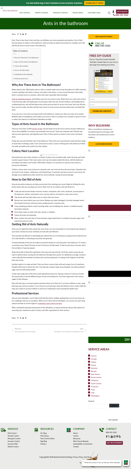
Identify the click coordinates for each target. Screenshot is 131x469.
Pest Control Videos (47, 438)
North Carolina (96, 377)
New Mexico (95, 374)
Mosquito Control (14, 438)
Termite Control (13, 436)
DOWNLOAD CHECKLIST (102, 111)
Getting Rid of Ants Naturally (23, 74)
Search (91, 401)
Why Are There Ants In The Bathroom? (26, 57)
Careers (76, 436)
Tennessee (94, 386)
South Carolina (96, 383)
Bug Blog (43, 441)
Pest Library (44, 436)
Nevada (93, 371)
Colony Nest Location (21, 66)
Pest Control (12, 433)
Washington (95, 396)
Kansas (93, 365)
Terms (90, 457)
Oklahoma (94, 380)
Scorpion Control (14, 441)
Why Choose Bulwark (81, 441)
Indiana (93, 362)
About (75, 433)
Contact (76, 446)
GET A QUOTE (122, 11)
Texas (93, 390)
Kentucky (94, 368)
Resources (76, 438)
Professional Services (21, 78)
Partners (43, 444)
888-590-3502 (121, 15)
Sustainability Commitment (82, 444)
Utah (92, 393)
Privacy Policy (78, 457)
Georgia (94, 359)
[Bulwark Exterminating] (9, 12)
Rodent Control (13, 446)
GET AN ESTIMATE (114, 443)
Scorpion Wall (13, 444)
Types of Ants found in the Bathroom (26, 62)
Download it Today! (94, 3)
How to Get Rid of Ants (21, 70)
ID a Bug (43, 433)
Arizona (93, 356)
